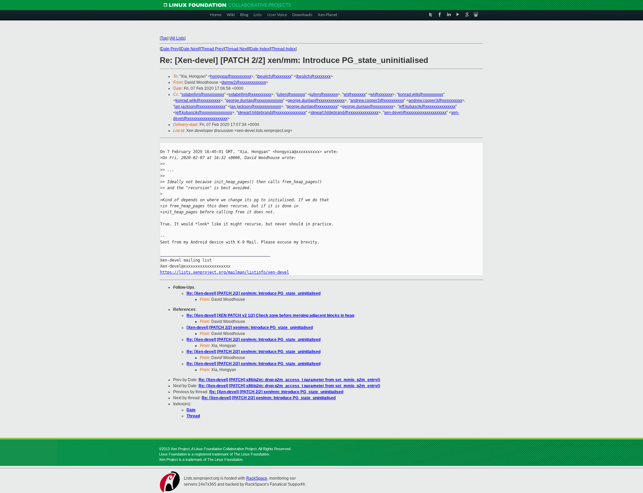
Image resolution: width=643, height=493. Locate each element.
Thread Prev (212, 49)
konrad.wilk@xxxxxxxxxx (420, 94)
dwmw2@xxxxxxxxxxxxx (244, 82)
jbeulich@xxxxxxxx (274, 76)
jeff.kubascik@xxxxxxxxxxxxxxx (427, 106)
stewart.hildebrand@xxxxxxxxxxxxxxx (272, 112)
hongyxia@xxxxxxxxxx (230, 76)
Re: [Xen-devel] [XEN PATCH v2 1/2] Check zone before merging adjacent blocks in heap (270, 315)
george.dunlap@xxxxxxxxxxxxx (254, 100)
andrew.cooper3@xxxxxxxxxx (377, 100)
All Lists (177, 38)
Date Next (190, 49)
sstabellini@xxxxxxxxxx (203, 94)
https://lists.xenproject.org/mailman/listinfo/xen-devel (224, 272)
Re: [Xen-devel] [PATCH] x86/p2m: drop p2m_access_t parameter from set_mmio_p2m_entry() (289, 379)
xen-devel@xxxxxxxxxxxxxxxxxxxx (415, 112)
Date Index (260, 49)
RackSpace (256, 478)
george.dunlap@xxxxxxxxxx (312, 106)
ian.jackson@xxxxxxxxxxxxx (199, 106)
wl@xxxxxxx (355, 94)
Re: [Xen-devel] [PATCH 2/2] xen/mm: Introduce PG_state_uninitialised (253, 293)
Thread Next (236, 49)
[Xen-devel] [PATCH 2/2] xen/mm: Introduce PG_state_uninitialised (250, 327)
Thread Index (284, 49)
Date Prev (170, 49)
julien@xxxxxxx (291, 94)
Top (164, 38)
